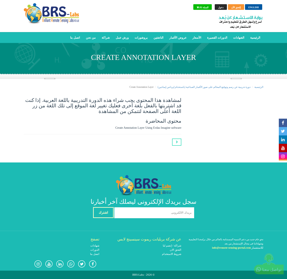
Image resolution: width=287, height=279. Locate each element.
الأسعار (196, 37)
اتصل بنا (75, 37)
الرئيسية (255, 37)
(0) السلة (203, 7)
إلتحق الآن (236, 7)
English (253, 7)
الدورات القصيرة (217, 37)
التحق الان (175, 249)
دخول (221, 7)
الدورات (94, 249)
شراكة (106, 37)
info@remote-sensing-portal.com (231, 247)
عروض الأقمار (178, 37)
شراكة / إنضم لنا (172, 245)
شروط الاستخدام (171, 254)
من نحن (91, 37)
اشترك (103, 212)
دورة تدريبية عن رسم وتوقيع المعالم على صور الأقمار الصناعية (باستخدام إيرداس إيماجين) (204, 87)
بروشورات (141, 37)
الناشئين (158, 37)
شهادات (94, 245)
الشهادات (238, 37)
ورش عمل (122, 37)
